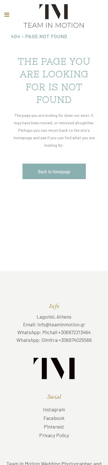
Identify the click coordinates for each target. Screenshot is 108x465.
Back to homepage (54, 171)
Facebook (54, 418)
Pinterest (54, 426)
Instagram (54, 409)
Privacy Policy (54, 435)
